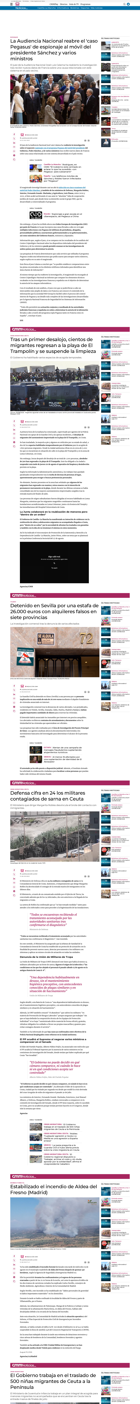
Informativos (63, 8)
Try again (54, 568)
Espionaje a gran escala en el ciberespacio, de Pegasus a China (63, 215)
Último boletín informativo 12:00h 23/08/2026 (121, 77)
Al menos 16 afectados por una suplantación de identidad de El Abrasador (63, 759)
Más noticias (96, 8)
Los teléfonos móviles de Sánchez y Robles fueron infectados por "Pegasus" (62, 178)
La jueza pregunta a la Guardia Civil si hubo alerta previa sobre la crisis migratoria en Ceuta (61, 1147)
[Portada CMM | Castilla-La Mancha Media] (17, 4)
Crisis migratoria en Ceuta (37, 1)
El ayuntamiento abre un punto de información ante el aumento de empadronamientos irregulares (120, 69)
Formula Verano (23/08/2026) (117, 354)
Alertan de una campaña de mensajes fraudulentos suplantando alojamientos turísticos (63, 750)
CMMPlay (54, 4)
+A (85, 140)
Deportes (85, 8)
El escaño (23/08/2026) (119, 141)
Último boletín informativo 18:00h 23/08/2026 (121, 407)
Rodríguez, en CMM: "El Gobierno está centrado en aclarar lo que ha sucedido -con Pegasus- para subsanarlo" (62, 168)
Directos (64, 4)
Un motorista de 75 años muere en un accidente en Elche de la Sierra (121, 46)
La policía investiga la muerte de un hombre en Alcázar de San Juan (120, 387)
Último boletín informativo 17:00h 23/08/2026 (121, 428)
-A (88, 140)
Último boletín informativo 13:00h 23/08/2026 (121, 55)
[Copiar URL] (54, 563)
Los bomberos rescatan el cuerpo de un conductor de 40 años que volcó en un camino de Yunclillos (121, 122)
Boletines (74, 8)
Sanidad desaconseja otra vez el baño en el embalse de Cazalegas (121, 110)
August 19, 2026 (26, 1352)
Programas (85, 4)
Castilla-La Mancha (47, 8)
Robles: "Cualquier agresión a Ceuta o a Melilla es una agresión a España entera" (61, 1137)
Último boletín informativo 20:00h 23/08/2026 (121, 364)
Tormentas (26, 1)
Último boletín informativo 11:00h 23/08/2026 (121, 88)
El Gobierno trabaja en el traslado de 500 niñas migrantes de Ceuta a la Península (62, 1126)
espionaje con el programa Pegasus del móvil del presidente (60, 148)
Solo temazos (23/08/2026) (116, 396)
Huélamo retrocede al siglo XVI (119, 418)
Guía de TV (74, 4)
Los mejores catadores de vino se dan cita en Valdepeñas (120, 440)
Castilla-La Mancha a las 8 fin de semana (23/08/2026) (120, 345)
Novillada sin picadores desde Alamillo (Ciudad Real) (119, 132)
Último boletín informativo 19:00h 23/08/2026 (121, 375)
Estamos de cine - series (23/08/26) (120, 100)
